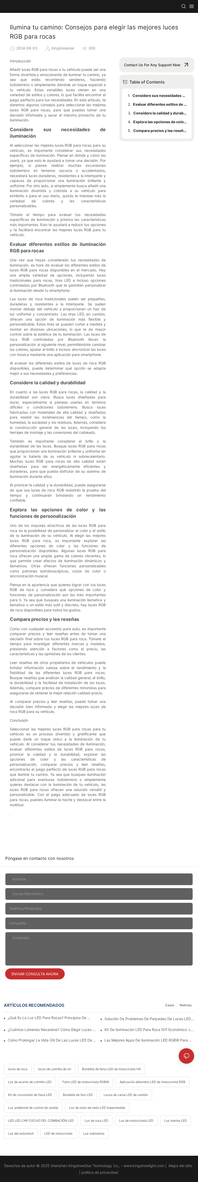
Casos (169, 1005)
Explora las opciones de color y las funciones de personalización (160, 122)
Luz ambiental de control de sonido (33, 1108)
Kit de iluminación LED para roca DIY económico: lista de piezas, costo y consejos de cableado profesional (149, 1029)
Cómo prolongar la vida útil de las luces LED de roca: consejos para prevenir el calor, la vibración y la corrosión (52, 1040)
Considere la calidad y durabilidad (160, 113)
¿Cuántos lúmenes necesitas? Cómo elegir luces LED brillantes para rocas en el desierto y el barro (52, 1029)
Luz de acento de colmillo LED (30, 1082)
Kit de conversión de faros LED (30, 1095)
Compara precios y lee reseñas (160, 130)
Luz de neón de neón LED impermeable (97, 1108)
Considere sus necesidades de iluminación (160, 95)
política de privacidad (100, 1172)
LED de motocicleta (58, 1133)
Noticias (186, 1005)
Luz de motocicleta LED (136, 1120)
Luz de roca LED (96, 1120)
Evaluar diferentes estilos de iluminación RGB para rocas (160, 104)
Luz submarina (93, 1133)
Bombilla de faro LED (78, 1095)
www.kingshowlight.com (144, 1165)
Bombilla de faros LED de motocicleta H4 (111, 1069)
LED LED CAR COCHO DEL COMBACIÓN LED (41, 1120)
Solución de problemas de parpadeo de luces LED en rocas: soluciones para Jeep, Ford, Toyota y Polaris (149, 1019)
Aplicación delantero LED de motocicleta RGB (152, 1082)
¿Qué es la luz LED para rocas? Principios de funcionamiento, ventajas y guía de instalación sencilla (50, 1017)
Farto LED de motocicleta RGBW (85, 1082)
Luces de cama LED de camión (126, 1095)
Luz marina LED (175, 1120)
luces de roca (17, 1069)
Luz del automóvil (21, 1133)
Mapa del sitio (180, 1165)
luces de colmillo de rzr (54, 1069)
